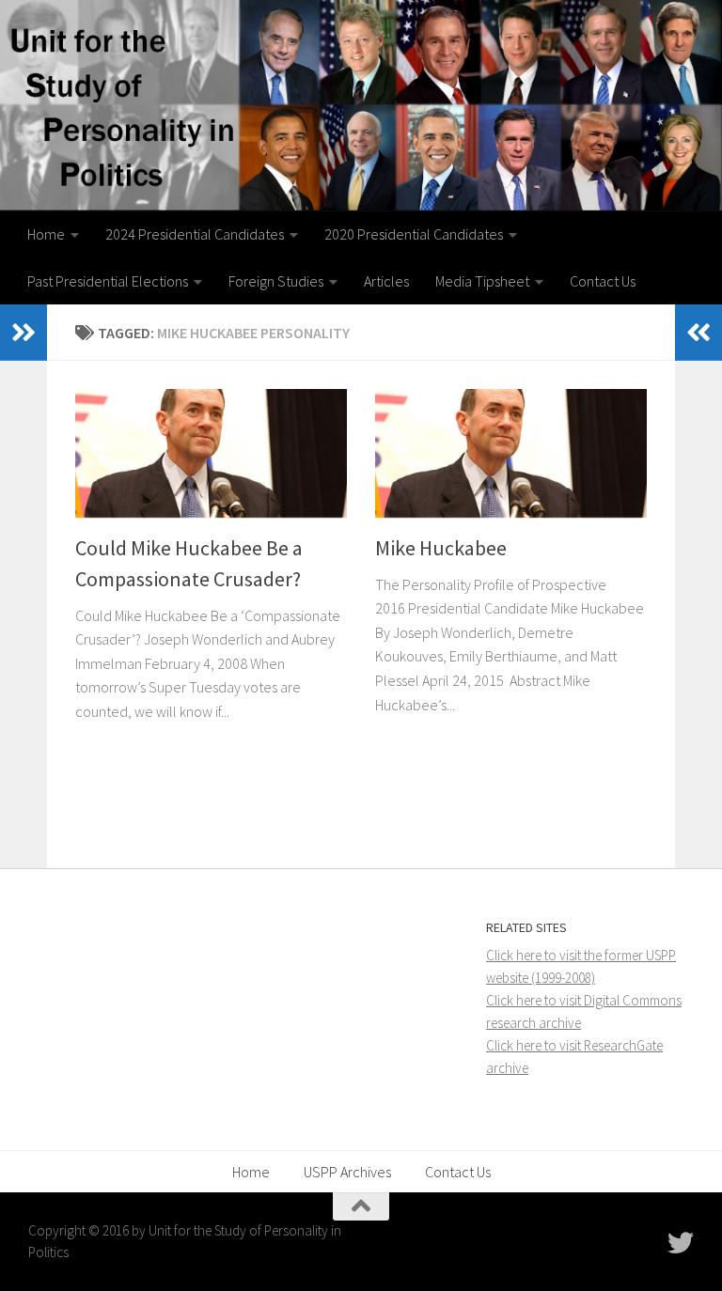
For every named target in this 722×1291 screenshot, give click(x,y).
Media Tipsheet (482, 281)
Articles (386, 281)
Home (46, 234)
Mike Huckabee (441, 548)
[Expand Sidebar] (23, 332)
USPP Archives (347, 1171)
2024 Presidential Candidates (194, 234)
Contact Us (603, 281)
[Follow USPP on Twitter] (680, 1243)
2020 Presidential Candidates (413, 234)
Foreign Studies (275, 281)
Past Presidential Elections (107, 281)
